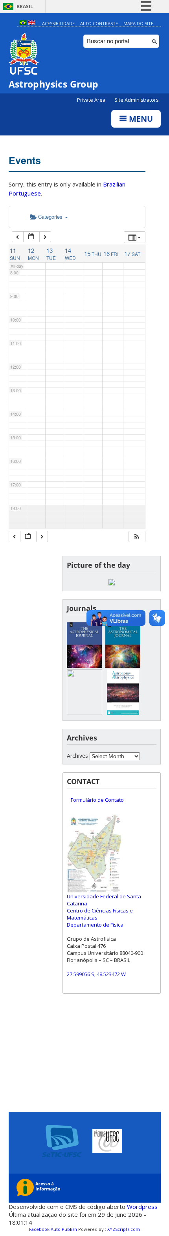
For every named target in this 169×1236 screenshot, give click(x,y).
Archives (77, 755)
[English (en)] (31, 23)
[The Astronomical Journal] (123, 665)
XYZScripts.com (123, 1229)
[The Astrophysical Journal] (84, 665)
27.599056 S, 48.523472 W (96, 974)
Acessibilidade (58, 23)
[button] (137, 536)
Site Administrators (136, 100)
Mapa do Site (138, 23)
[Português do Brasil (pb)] (22, 23)
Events (25, 160)
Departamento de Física (95, 924)
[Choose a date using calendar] (31, 237)
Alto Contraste (99, 23)
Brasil (25, 6)
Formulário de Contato (97, 799)
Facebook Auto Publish (53, 1229)
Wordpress (142, 1206)
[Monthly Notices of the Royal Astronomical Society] (84, 713)
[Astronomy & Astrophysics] (123, 713)
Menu (140, 118)
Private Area (92, 100)
